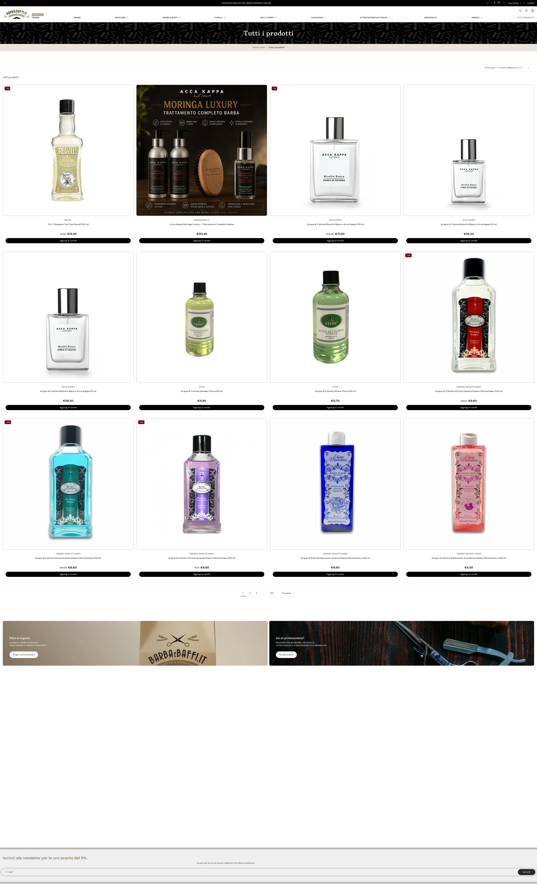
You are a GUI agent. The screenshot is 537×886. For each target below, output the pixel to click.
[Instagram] (499, 2)
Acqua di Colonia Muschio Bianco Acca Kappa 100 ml (335, 224)
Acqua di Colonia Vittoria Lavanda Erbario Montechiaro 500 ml (201, 558)
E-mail (9, 872)
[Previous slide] (4, 3)
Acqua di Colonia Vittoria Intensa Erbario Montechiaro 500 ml (68, 558)
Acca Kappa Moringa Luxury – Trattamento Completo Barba (202, 224)
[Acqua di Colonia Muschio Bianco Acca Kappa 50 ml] (68, 317)
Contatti (530, 3)
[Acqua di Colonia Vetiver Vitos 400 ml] (335, 317)
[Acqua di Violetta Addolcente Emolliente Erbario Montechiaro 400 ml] (468, 484)
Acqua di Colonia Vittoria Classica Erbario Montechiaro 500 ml (468, 391)
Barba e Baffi (259, 47)
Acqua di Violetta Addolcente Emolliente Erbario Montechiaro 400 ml (469, 558)
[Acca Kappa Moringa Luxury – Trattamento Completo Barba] (201, 150)
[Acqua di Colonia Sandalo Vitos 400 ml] (201, 317)
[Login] (526, 10)
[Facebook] (495, 2)
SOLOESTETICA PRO (264, 3)
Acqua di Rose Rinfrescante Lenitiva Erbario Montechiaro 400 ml (335, 558)
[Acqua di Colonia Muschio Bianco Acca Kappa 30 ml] (468, 150)
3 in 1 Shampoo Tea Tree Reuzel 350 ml (68, 224)
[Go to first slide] (487, 3)
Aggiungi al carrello (68, 240)
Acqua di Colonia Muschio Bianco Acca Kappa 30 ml (469, 224)
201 (272, 593)
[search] (520, 10)
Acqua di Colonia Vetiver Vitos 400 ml (335, 391)
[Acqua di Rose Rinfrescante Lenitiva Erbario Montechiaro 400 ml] (335, 484)
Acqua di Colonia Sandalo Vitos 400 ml (202, 391)
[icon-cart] (532, 10)
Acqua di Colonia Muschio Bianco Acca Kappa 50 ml (68, 391)
